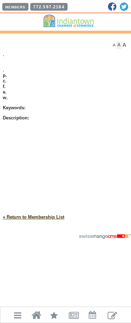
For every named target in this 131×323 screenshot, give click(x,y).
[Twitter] (124, 6)
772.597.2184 (49, 7)
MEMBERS (15, 7)
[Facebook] (112, 6)
